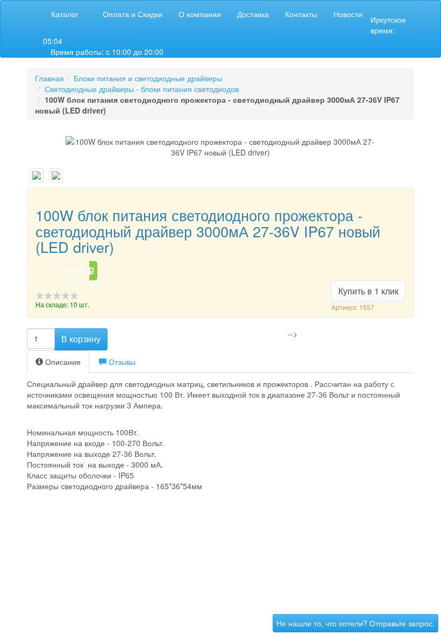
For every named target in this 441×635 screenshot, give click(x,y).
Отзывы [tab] (121, 361)
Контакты (301, 14)
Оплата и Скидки (132, 14)
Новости (347, 14)
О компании (200, 14)
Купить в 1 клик (368, 291)
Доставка (253, 14)
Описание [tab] (62, 361)
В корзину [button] (81, 339)
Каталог (65, 14)
